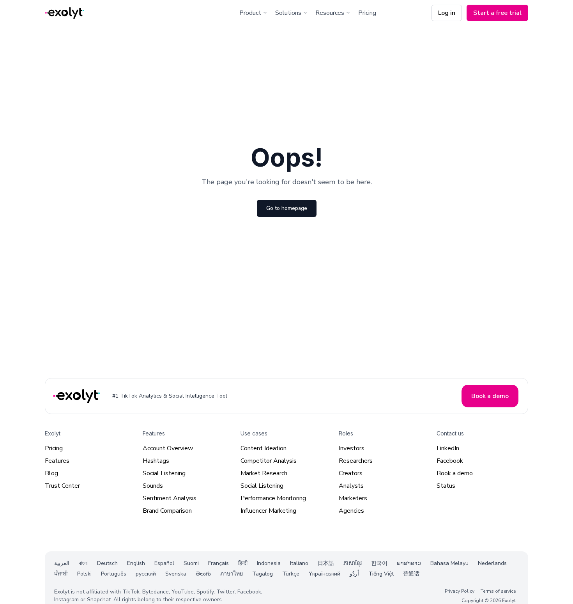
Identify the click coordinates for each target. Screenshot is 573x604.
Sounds (153, 485)
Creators (351, 473)
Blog (51, 473)
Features (57, 461)
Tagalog (262, 573)
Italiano (299, 563)
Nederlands (492, 563)
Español (164, 563)
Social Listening (164, 473)
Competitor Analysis (269, 461)
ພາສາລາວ (409, 563)
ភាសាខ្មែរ (352, 563)
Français (218, 563)
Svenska (175, 573)
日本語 (326, 563)
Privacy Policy (459, 591)
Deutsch (107, 563)
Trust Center (62, 485)
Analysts (351, 485)
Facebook (450, 461)
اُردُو (354, 573)
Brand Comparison (167, 510)
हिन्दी (243, 563)
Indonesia (269, 563)
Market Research (264, 473)
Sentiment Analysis (169, 498)
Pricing (367, 13)
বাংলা (83, 563)
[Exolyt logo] (64, 13)
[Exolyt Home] (77, 396)
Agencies (351, 510)
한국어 (379, 563)
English (136, 563)
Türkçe (290, 573)
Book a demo (455, 473)
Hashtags (156, 461)
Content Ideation (263, 448)
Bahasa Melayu (449, 563)
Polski (84, 573)
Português (113, 573)
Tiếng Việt (381, 573)
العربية (61, 563)
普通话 (411, 573)
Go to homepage (286, 208)
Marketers (353, 498)
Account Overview (168, 448)
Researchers (356, 461)
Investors (351, 448)
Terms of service (498, 591)
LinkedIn (448, 448)
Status (446, 485)
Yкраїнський (324, 573)
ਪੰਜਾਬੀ (61, 573)
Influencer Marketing (268, 510)
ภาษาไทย (231, 573)
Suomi (191, 563)
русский (146, 573)
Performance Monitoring (273, 498)
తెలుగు (203, 573)
